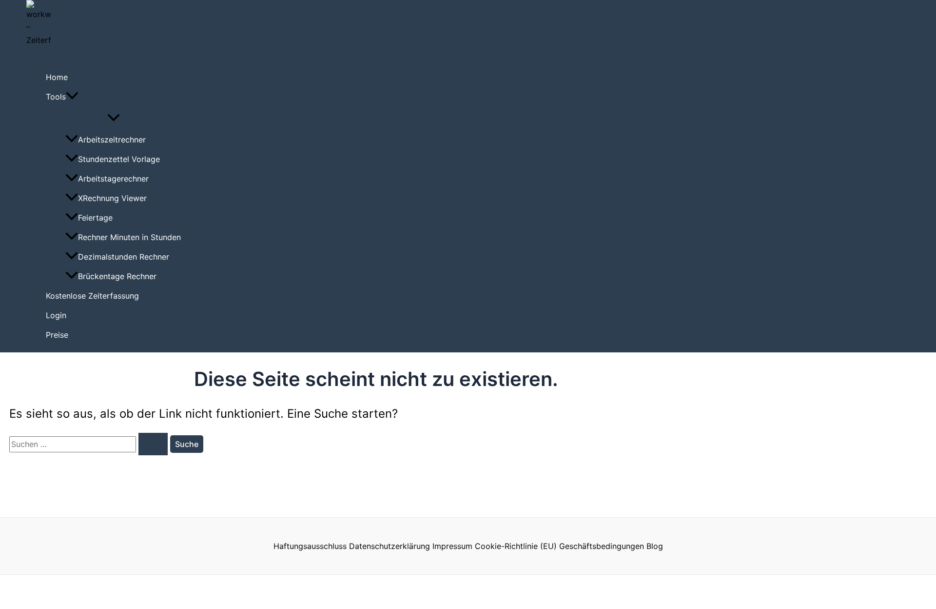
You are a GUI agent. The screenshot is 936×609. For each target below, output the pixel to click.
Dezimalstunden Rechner (123, 257)
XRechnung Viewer (112, 198)
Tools (56, 97)
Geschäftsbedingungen (601, 546)
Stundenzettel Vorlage (119, 159)
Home (57, 77)
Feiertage (95, 218)
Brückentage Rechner (117, 276)
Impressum (452, 546)
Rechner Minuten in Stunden (129, 237)
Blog (654, 546)
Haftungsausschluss (310, 546)
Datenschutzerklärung (389, 546)
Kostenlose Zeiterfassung (92, 296)
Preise (57, 335)
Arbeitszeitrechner (112, 139)
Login (56, 315)
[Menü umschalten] (113, 118)
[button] (72, 96)
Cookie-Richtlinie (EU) (516, 546)
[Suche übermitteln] (153, 444)
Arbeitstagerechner (113, 178)
